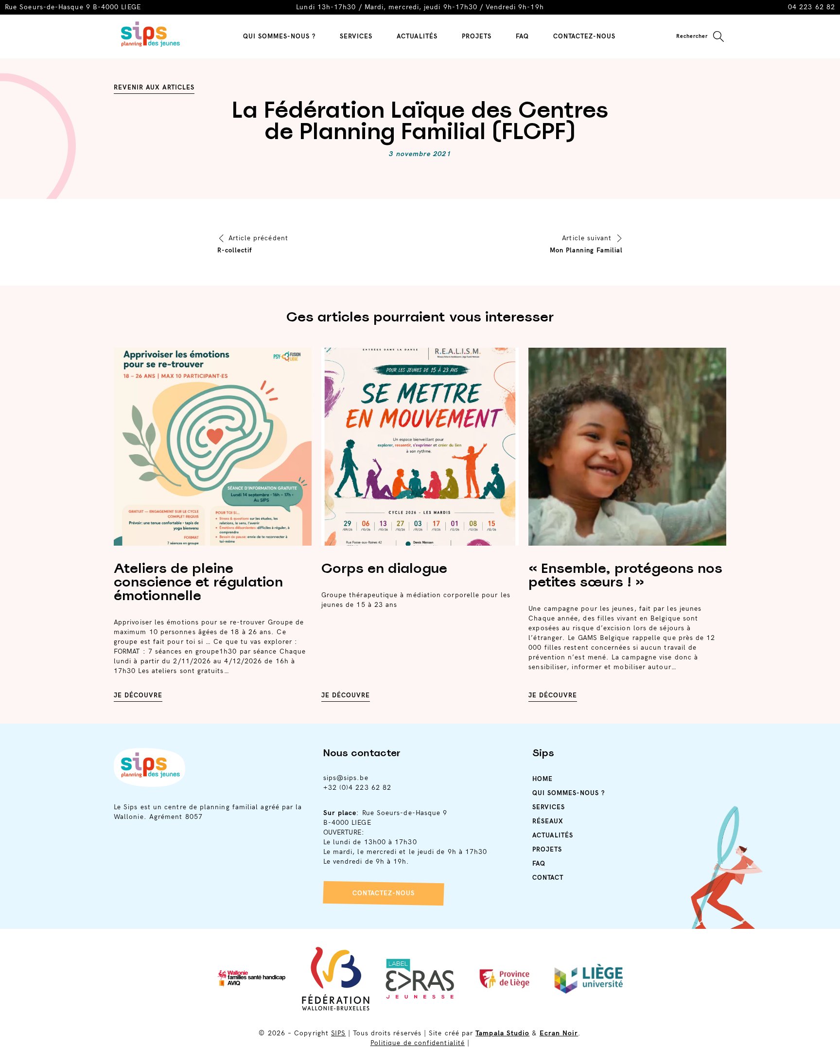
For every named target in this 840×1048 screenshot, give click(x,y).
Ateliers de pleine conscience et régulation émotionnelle (198, 581)
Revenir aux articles (154, 87)
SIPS (338, 1033)
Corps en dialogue (384, 568)
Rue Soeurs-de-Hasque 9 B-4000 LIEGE (73, 7)
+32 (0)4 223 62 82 (357, 787)
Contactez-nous (383, 893)
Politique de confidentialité (417, 1043)
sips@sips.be (345, 778)
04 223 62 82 (811, 7)
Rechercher (692, 36)
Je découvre (138, 695)
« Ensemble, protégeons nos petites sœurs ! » (625, 574)
